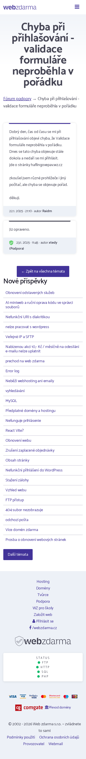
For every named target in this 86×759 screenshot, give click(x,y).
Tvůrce (43, 595)
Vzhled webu (16, 490)
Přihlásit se (44, 621)
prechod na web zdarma (25, 361)
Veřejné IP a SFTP (20, 337)
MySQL (11, 401)
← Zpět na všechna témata (43, 271)
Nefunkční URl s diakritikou (28, 317)
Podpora (43, 601)
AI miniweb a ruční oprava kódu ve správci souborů (39, 304)
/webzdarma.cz (44, 628)
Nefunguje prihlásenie (23, 420)
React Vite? (15, 430)
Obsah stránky (17, 460)
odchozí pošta (17, 520)
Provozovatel (33, 744)
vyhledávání (15, 391)
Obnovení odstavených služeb (30, 293)
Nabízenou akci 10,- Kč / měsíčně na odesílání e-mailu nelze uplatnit (42, 349)
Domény (43, 588)
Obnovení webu (18, 440)
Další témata (18, 554)
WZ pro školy (43, 608)
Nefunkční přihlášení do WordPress (34, 470)
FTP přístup (15, 500)
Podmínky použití (21, 737)
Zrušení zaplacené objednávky (30, 450)
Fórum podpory (17, 99)
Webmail (56, 744)
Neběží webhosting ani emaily (30, 381)
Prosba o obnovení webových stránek (36, 540)
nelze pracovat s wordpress (27, 327)
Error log (12, 371)
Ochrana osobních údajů (59, 737)
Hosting (43, 581)
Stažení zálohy (17, 480)
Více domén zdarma (22, 530)
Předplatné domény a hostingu (30, 411)
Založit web (43, 614)
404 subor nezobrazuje (24, 510)
